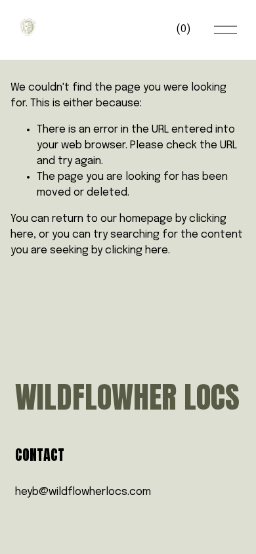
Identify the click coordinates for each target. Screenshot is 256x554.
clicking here (136, 250)
